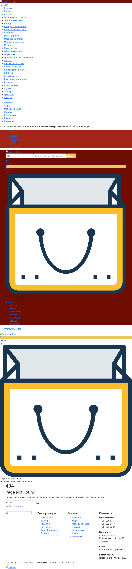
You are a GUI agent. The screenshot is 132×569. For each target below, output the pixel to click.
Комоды (8, 23)
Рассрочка (14, 138)
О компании (14, 131)
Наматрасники (11, 48)
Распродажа (10, 115)
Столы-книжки (11, 85)
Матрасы (8, 45)
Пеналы (8, 60)
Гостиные (9, 11)
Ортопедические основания (18, 57)
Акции (7, 105)
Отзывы (13, 143)
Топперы (8, 91)
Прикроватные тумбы (15, 69)
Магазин (8, 102)
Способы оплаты (16, 140)
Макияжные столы (13, 38)
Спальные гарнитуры (15, 79)
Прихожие (9, 72)
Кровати (8, 32)
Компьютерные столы (15, 29)
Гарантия (13, 136)
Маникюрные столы (14, 42)
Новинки (8, 112)
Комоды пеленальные (15, 26)
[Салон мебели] (8, 1)
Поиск (71, 156)
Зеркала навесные (13, 20)
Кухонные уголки (12, 35)
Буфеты (8, 8)
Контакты (9, 121)
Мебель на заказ (12, 108)
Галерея (8, 118)
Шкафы (8, 97)
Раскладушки (10, 76)
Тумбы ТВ (9, 94)
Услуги (12, 133)
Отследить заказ (16, 147)
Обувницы (9, 54)
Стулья (7, 88)
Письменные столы (14, 63)
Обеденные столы (13, 51)
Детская (8, 14)
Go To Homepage (14, 506)
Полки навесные (12, 66)
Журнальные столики (15, 17)
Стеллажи (9, 82)
